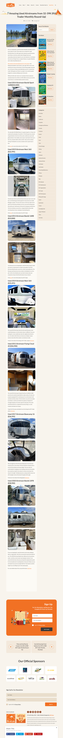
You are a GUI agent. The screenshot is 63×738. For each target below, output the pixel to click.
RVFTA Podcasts (42, 193)
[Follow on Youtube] (35, 712)
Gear (40, 143)
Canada (40, 128)
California (41, 119)
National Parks (42, 161)
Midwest (40, 155)
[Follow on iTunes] (40, 712)
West (40, 214)
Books (40, 116)
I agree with (39, 625)
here (11, 146)
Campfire (41, 122)
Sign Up (51, 704)
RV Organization (42, 187)
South (40, 199)
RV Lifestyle (41, 182)
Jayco (40, 152)
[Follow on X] (31, 712)
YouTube (40, 217)
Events (40, 134)
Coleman (41, 131)
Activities (41, 113)
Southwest (41, 202)
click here (32, 340)
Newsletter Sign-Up (44, 5)
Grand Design (42, 146)
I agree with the (14, 704)
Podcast (40, 176)
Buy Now (50, 44)
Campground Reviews (43, 125)
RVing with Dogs (42, 196)
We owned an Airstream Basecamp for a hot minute (18, 63)
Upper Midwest (42, 211)
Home (20, 5)
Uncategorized (36, 20)
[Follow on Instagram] (33, 712)
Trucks (40, 205)
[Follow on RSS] (38, 712)
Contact (37, 5)
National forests (42, 158)
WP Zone (52, 715)
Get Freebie (46, 629)
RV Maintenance (42, 184)
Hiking (40, 149)
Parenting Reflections (43, 170)
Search (52, 29)
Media (28, 5)
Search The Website (44, 26)
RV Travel (41, 190)
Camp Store (51, 5)
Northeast (41, 164)
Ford (40, 140)
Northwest (41, 167)
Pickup (40, 173)
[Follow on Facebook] (28, 712)
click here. (29, 568)
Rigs (39, 179)
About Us (32, 5)
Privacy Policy (42, 625)
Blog (23, 5)
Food (40, 137)
